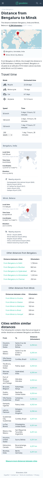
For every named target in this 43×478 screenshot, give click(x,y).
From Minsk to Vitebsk (14, 302)
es (40, 3)
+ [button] (4, 32)
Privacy (36, 475)
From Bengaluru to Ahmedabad (16, 275)
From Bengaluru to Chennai (14, 279)
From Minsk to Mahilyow (15, 306)
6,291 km (33, 425)
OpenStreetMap (37, 48)
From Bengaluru (7, 9)
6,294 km (33, 345)
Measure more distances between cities (21, 461)
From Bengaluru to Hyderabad (15, 271)
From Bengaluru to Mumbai (14, 267)
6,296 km (33, 399)
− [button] (4, 35)
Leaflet (30, 48)
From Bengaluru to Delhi (13, 263)
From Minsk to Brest (13, 310)
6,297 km (33, 419)
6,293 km (33, 359)
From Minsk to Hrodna (14, 298)
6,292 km (33, 404)
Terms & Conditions (26, 475)
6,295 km (33, 353)
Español (6, 475)
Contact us (14, 475)
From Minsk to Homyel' (14, 314)
